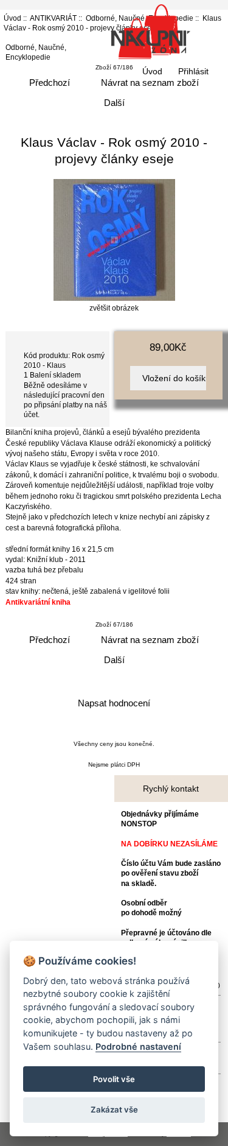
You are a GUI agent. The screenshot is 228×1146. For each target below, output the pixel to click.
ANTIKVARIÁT (53, 18)
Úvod (152, 71)
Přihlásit (193, 71)
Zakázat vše (114, 1109)
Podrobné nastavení (138, 1046)
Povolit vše (114, 1079)
